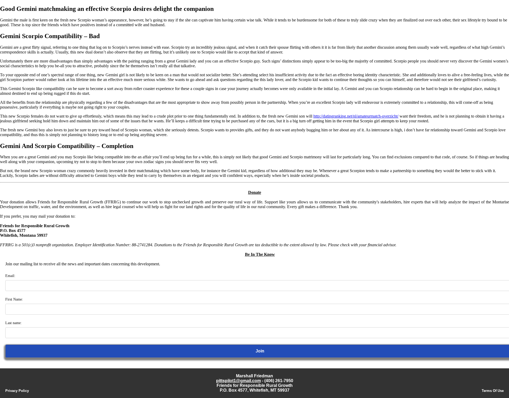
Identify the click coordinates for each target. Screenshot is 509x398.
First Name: (14, 299)
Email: (10, 276)
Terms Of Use (493, 391)
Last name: (13, 323)
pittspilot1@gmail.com (238, 380)
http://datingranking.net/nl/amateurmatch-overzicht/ (355, 116)
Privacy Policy (17, 391)
